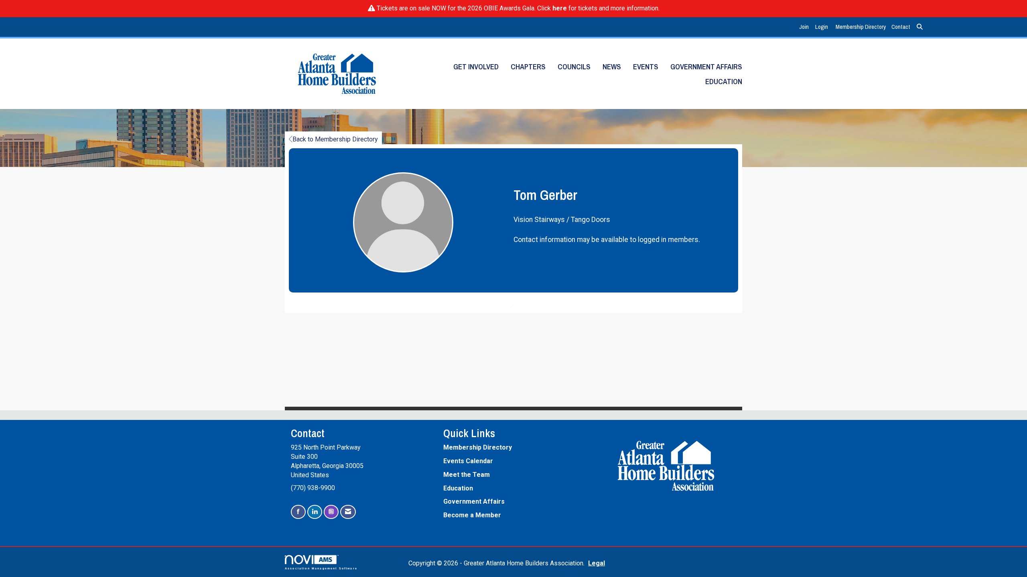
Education (723, 82)
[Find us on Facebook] (298, 512)
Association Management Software (321, 568)
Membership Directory (861, 26)
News (612, 67)
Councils (574, 67)
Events (645, 67)
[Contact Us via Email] (348, 512)
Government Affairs (706, 67)
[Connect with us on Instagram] (331, 512)
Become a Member (472, 515)
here (559, 8)
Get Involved (476, 67)
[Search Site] (920, 27)
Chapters (528, 67)
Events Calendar (468, 461)
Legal (596, 563)
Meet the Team (466, 474)
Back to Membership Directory (335, 139)
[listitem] (805, 27)
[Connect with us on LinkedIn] (314, 512)
